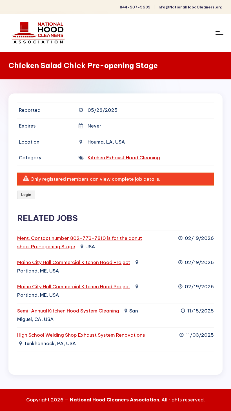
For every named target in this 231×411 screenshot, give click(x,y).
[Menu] (219, 33)
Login (26, 195)
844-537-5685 (135, 7)
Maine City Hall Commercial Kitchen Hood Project (73, 262)
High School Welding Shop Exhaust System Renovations (81, 335)
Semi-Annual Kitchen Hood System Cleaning (68, 311)
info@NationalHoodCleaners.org (190, 7)
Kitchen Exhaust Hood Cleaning (124, 158)
